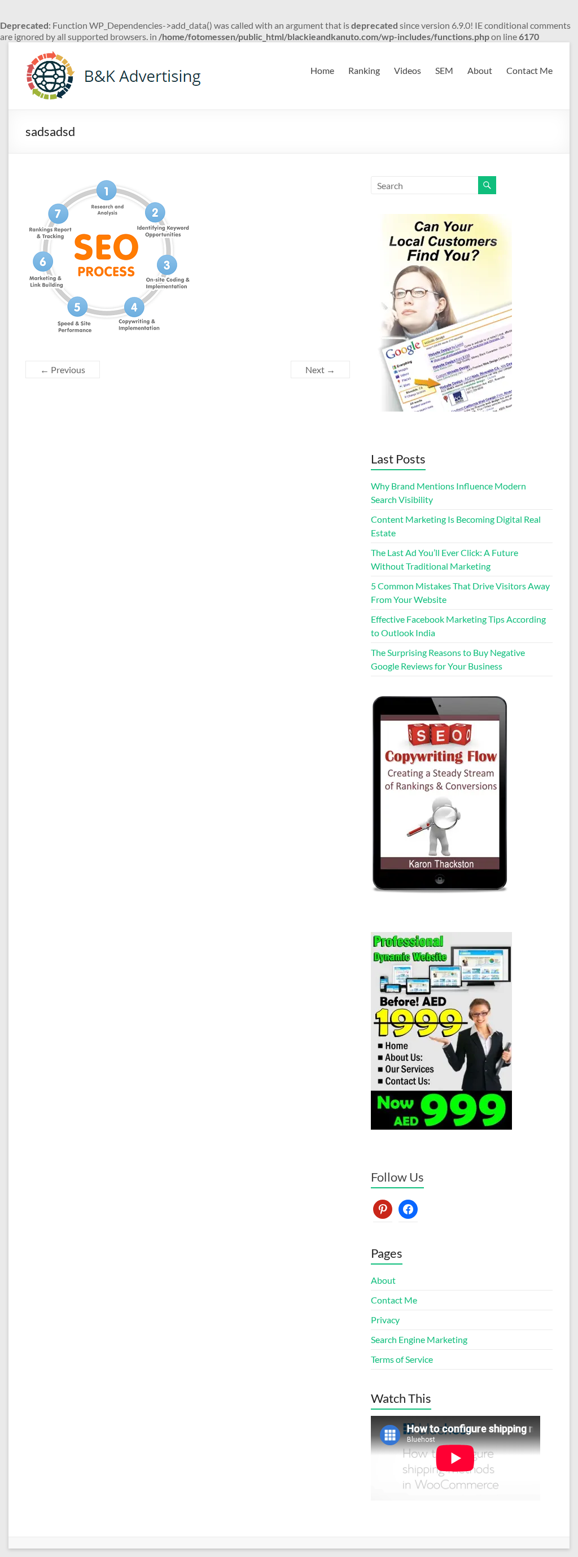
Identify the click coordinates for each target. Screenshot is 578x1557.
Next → (320, 369)
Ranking (364, 70)
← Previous (62, 369)
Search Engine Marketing (419, 1339)
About (479, 70)
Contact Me (529, 70)
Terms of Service (402, 1359)
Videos (407, 70)
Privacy (385, 1319)
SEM (444, 70)
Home (322, 70)
